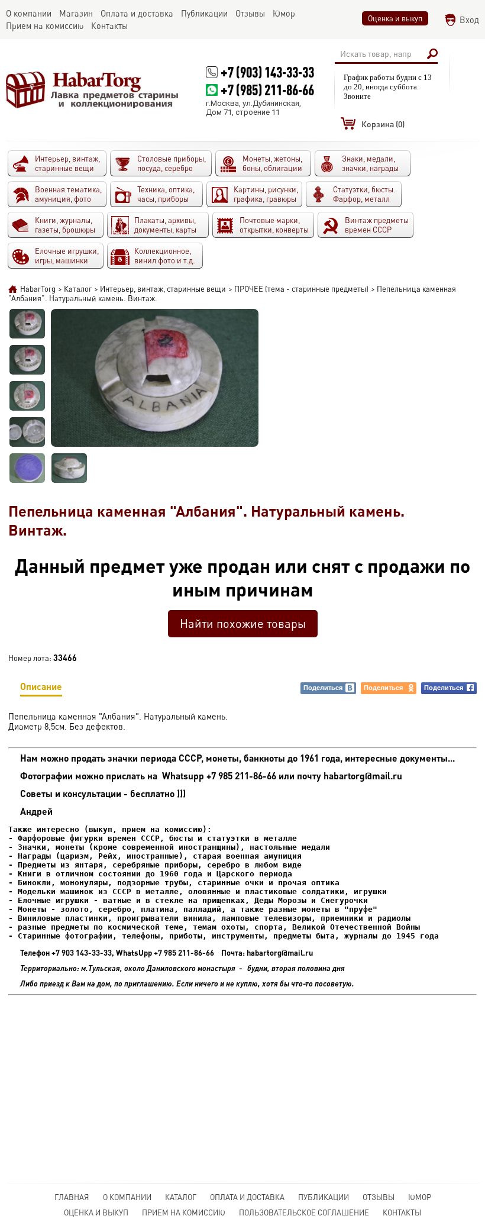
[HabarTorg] (92, 90)
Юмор (419, 1197)
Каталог (180, 1197)
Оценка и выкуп (395, 18)
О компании (127, 1197)
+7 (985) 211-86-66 (267, 89)
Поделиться (322, 687)
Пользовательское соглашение (304, 1212)
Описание (41, 686)
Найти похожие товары (243, 623)
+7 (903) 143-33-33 (267, 71)
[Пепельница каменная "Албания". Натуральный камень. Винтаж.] (27, 323)
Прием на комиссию (183, 1212)
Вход (469, 20)
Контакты (402, 1212)
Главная (71, 1197)
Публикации (323, 1197)
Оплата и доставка (247, 1197)
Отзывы (379, 1197)
